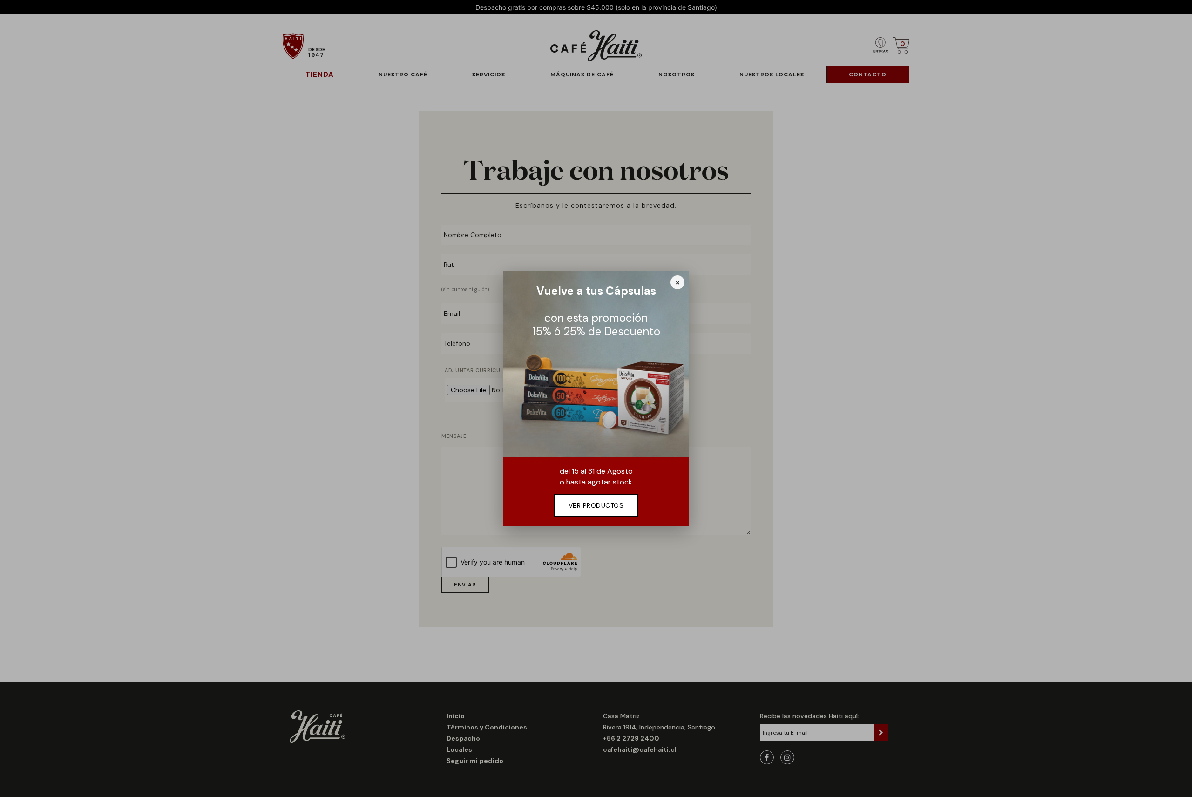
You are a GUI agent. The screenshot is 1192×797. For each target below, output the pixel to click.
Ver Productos (596, 505)
